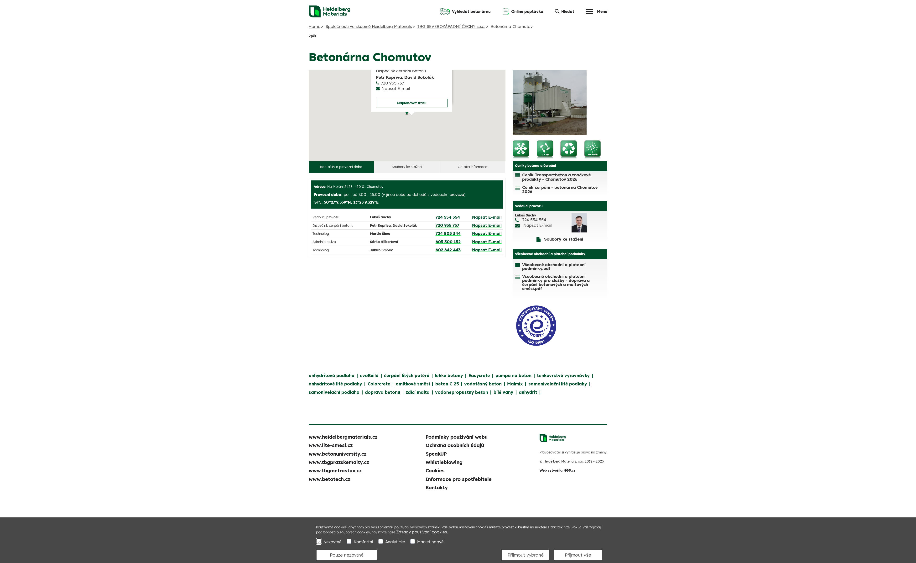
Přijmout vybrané (526, 555)
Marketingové (430, 541)
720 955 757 (392, 82)
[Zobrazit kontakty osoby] (588, 222)
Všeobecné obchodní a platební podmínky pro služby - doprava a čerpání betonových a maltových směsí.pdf (556, 282)
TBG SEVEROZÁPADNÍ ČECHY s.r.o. (451, 26)
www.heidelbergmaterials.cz (343, 437)
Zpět (312, 36)
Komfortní (363, 541)
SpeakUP (436, 454)
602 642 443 (448, 249)
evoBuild (369, 375)
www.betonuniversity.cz (337, 454)
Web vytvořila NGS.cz (557, 470)
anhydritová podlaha (331, 375)
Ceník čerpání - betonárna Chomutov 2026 (560, 189)
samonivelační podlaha (334, 392)
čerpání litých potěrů (406, 375)
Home (314, 26)
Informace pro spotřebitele (459, 479)
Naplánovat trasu (412, 103)
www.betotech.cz (329, 479)
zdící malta (418, 392)
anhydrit (528, 392)
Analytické (395, 541)
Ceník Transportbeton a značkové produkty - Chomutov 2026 (556, 177)
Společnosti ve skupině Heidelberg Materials (369, 26)
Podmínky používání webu (457, 437)
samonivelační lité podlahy (557, 384)
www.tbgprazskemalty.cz (339, 462)
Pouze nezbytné (347, 555)
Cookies (435, 471)
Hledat (567, 11)
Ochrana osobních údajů (455, 445)
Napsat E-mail (396, 88)
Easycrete (479, 375)
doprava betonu (382, 392)
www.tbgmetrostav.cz (335, 471)
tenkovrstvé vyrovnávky (563, 375)
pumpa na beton (513, 375)
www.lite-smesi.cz (331, 445)
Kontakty (437, 487)
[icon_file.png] (518, 267)
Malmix (515, 384)
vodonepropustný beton (461, 392)
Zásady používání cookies (421, 531)
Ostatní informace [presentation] (472, 167)
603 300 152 (448, 241)
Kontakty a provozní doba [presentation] (341, 167)
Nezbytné (332, 541)
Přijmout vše (578, 555)
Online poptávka (527, 11)
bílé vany (503, 392)
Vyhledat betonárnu (471, 11)
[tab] (341, 167)
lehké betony (449, 375)
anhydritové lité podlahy (335, 384)
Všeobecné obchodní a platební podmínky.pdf (554, 267)
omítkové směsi (413, 384)
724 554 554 (448, 217)
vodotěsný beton (483, 384)
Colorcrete (379, 384)
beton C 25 (447, 384)
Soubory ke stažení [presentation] (407, 167)
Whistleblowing (444, 462)
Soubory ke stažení (563, 239)
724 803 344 (448, 233)
